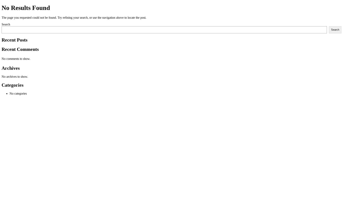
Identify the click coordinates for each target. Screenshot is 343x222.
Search (6, 24)
